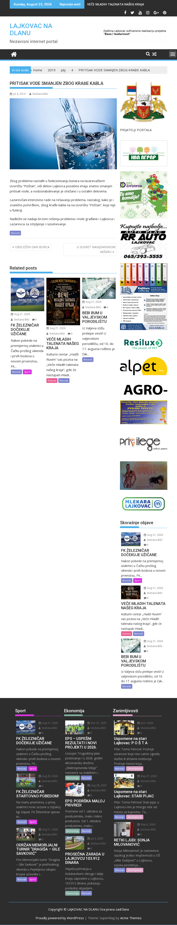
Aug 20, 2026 (49, 776)
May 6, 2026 (147, 824)
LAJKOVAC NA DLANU (31, 29)
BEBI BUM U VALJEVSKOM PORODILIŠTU (116, 4)
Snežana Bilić (40, 94)
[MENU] (172, 54)
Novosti (15, 233)
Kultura (52, 380)
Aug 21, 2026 (22, 314)
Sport (27, 371)
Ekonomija (72, 777)
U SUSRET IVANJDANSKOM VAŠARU (96, 249)
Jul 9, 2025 (96, 838)
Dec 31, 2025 (98, 723)
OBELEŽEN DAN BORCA (32, 247)
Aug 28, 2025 (98, 785)
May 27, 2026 (148, 776)
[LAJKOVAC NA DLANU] (14, 53)
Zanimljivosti (134, 768)
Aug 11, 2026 (49, 829)
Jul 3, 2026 (146, 723)
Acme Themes (131, 918)
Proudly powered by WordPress (60, 918)
